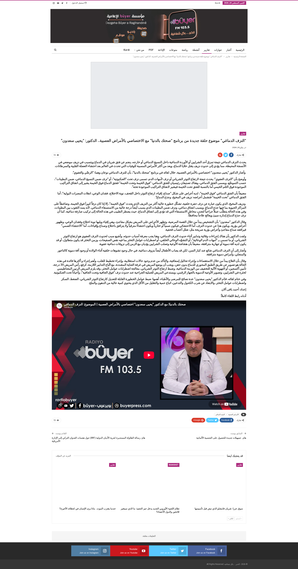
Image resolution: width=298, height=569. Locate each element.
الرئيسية (240, 49)
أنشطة (195, 49)
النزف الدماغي (220, 414)
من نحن (140, 49)
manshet (173, 465)
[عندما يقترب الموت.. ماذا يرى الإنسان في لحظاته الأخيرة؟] (85, 484)
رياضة (185, 49)
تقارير (207, 49)
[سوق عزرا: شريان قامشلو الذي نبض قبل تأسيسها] (212, 484)
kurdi (217, 3)
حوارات (218, 49)
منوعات (173, 49)
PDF (151, 49)
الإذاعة (161, 49)
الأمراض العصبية (233, 414)
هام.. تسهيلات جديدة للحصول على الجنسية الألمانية (221, 437)
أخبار (228, 49)
